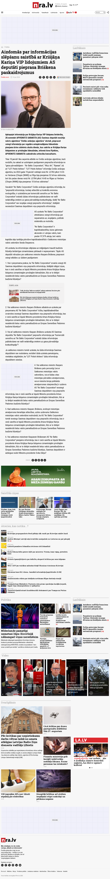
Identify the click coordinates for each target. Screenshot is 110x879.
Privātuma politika (21, 871)
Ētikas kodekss (52, 871)
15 (102, 80)
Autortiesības (43, 871)
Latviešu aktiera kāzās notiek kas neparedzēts (93, 99)
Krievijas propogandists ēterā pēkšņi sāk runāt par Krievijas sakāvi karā (38, 534)
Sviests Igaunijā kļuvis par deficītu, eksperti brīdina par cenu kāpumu (36, 559)
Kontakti (65, 871)
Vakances (59, 871)
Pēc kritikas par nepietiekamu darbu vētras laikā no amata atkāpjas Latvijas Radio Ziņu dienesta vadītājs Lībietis (39, 298)
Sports (62, 12)
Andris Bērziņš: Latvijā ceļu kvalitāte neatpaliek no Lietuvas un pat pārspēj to (39, 540)
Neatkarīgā (26, 12)
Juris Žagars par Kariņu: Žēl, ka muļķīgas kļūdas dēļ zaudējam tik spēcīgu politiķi (62, 513)
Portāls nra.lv (5, 77)
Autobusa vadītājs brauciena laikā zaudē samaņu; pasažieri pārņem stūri (95, 55)
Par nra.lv (3, 871)
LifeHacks (54, 12)
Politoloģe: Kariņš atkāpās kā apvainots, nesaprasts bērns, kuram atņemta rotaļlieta (43, 514)
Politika (7, 47)
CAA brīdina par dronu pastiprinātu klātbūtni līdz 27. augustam (55, 728)
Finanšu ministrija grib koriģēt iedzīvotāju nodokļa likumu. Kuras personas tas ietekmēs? (56, 760)
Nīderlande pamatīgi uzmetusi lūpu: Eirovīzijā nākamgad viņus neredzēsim (19, 634)
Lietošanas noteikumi (33, 871)
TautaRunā (44, 12)
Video (5, 655)
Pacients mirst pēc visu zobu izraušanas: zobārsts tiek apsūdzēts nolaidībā (95, 89)
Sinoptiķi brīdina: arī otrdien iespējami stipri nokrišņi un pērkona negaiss (51, 796)
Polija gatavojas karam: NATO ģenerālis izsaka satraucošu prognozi (93, 77)
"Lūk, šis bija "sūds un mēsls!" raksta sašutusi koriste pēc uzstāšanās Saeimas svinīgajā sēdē (40, 291)
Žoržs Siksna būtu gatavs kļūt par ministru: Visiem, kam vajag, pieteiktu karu (37, 553)
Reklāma (9, 871)
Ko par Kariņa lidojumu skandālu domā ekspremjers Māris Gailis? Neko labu (26, 513)
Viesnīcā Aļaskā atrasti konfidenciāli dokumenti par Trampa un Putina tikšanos (37, 591)
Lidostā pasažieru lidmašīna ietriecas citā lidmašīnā (29, 546)
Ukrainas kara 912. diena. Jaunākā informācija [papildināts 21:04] (34, 572)
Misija (14, 871)
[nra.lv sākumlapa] (43, 5)
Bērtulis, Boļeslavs (61, 6)
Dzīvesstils (35, 12)
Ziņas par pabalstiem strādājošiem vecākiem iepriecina (61, 642)
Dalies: (28, 460)
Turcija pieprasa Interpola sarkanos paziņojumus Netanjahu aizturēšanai (46, 619)
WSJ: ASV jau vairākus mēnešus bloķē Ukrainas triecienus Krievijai (35, 566)
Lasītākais (79, 48)
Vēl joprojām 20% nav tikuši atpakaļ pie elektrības (15, 795)
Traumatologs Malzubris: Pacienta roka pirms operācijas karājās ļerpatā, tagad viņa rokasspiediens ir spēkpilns (37, 585)
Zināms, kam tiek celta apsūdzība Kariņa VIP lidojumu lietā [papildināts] (8, 513)
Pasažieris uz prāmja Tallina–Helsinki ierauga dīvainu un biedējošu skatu (95, 66)
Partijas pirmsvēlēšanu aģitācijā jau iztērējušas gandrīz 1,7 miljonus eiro (46, 643)
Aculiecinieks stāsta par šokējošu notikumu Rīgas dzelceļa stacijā (34, 579)
